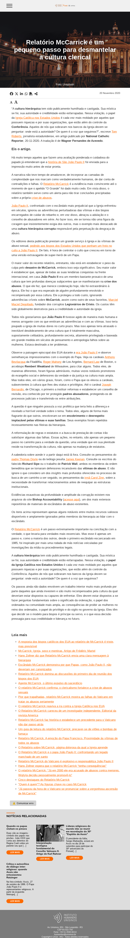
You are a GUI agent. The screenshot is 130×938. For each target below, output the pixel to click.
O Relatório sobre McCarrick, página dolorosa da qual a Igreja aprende (63, 747)
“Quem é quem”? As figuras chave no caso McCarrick (52, 784)
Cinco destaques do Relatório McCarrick (44, 779)
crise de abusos (41, 197)
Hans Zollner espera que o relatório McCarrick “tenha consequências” (62, 766)
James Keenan (75, 459)
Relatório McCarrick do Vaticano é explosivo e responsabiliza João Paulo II (65, 761)
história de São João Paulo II (66, 162)
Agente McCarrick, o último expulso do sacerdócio (50, 683)
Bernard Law (91, 361)
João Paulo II (20, 205)
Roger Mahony (52, 361)
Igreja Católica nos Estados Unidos (37, 117)
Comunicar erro (23, 803)
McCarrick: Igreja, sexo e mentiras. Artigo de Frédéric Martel (56, 651)
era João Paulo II (87, 352)
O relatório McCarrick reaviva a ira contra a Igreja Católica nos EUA (61, 706)
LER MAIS (15, 852)
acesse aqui (71, 499)
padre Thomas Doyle (25, 459)
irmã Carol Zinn (94, 477)
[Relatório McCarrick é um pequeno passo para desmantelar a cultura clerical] (36, 94)
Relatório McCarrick (56, 184)
